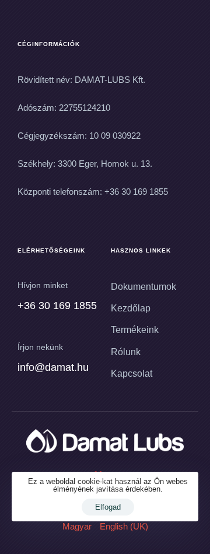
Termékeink (135, 330)
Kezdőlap (130, 308)
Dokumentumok (143, 287)
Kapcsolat (131, 373)
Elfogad (108, 507)
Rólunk (126, 352)
